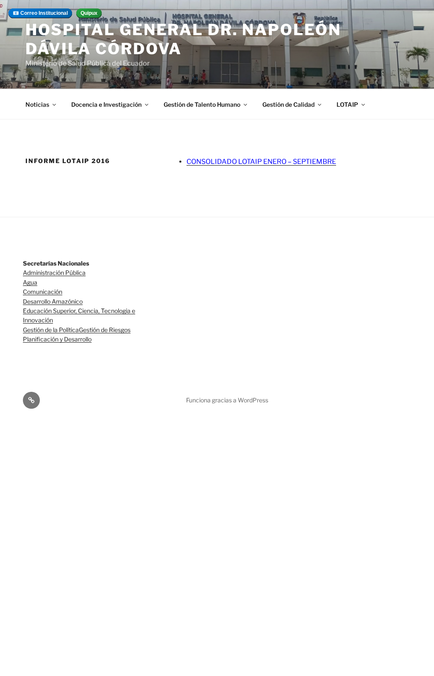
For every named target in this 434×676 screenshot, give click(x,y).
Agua (30, 282)
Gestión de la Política (51, 329)
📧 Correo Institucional (40, 13)
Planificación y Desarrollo (57, 339)
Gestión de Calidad (288, 104)
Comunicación (42, 291)
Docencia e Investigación (106, 104)
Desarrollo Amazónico (53, 301)
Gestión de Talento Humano (202, 104)
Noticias (37, 104)
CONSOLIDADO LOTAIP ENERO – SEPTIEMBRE (261, 162)
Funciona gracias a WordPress (227, 400)
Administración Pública (54, 272)
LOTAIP (347, 104)
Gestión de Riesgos (105, 329)
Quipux (89, 13)
